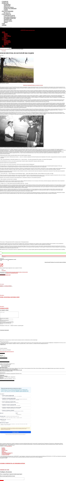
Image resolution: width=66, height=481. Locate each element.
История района (8, 20)
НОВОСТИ (5, 3)
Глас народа (4, 50)
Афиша (6, 22)
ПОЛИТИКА (7, 4)
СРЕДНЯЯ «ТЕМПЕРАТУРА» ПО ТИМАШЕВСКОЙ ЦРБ (12, 463)
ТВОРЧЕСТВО (8, 19)
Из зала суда (7, 12)
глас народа (4, 270)
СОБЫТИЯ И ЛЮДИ (9, 15)
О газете (3, 447)
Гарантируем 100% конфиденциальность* (7, 351)
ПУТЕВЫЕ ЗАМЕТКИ (10, 18)
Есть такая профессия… (10, 16)
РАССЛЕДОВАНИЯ (7, 11)
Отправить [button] (2, 480)
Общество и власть (9, 7)
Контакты (3, 448)
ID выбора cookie (9, 416)
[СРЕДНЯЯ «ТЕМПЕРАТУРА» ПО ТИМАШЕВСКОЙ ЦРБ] (2, 461)
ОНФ (3, 23)
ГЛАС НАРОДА (6, 14)
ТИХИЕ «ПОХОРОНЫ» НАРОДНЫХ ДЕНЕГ (10, 297)
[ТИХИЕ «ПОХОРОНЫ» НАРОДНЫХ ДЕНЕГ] (5, 294)
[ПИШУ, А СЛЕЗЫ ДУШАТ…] (5, 283)
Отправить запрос (15, 432)
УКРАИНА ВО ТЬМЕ (4, 469)
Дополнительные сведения (4, 422)
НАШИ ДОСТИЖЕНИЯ (10, 8)
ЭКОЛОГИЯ (7, 5)
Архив (3, 451)
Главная (1, 49)
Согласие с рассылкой (5, 454)
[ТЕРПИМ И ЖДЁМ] (5, 305)
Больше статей (7, 274)
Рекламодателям (4, 450)
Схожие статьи (2, 274)
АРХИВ (4, 25)
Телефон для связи (5, 419)
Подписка (3, 449)
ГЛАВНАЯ (5, 1)
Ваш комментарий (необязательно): (7, 476)
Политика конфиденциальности (7, 452)
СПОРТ (6, 9)
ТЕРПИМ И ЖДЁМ (4, 308)
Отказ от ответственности (6, 453)
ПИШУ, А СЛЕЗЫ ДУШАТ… (6, 286)
